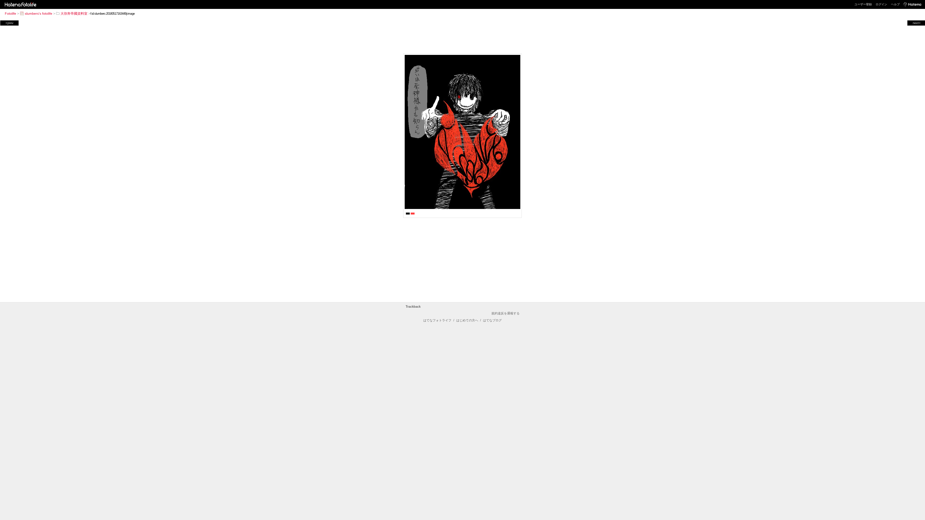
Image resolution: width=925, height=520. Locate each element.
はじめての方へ (467, 320)
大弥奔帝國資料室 (73, 13)
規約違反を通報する (505, 313)
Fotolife (10, 13)
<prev (9, 23)
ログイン (881, 4)
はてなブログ (492, 320)
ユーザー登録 (863, 4)
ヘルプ (895, 4)
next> (917, 23)
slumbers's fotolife (38, 13)
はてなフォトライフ (437, 320)
